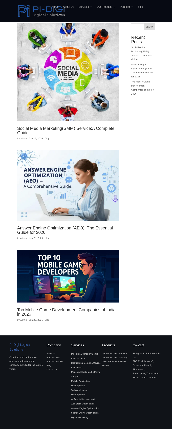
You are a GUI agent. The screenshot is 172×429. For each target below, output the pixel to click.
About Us (68, 7)
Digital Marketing (79, 417)
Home (55, 7)
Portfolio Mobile (55, 361)
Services (83, 7)
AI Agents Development (83, 399)
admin (23, 138)
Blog (140, 7)
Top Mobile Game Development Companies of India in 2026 (66, 312)
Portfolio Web (53, 357)
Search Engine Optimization (85, 413)
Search (149, 26)
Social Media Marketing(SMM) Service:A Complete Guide (65, 130)
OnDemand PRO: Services (115, 353)
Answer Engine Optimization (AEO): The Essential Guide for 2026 (65, 230)
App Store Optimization (83, 403)
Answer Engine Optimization (85, 408)
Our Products (104, 7)
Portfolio (125, 7)
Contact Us (58, 15)
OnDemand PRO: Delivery (114, 357)
